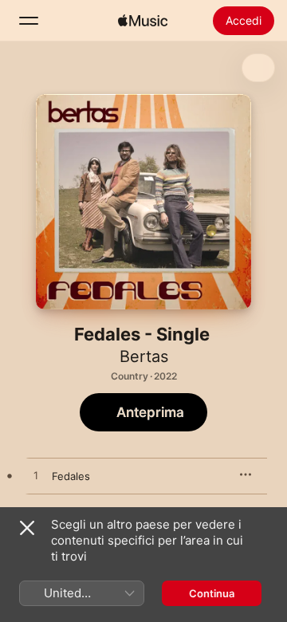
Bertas (144, 356)
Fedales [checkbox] (71, 476)
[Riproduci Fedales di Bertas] (36, 476)
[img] (142, 21)
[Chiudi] (27, 528)
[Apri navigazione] (28, 20)
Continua (211, 593)
